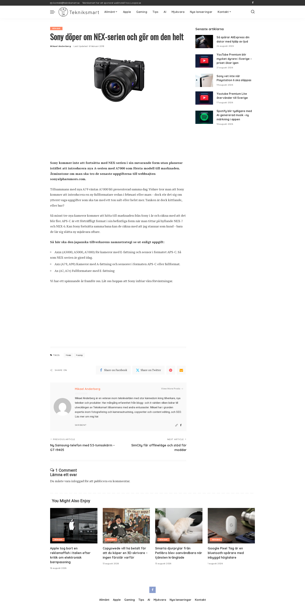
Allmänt (56, 28)
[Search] (253, 12)
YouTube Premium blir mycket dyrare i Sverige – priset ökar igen (234, 59)
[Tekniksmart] (79, 12)
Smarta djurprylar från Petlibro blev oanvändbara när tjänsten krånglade (178, 552)
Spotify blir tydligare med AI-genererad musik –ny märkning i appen (234, 115)
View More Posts (170, 388)
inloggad (77, 481)
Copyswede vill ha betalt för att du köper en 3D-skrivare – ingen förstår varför (125, 552)
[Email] (181, 370)
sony (80, 355)
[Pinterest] (170, 370)
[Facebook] (253, 3)
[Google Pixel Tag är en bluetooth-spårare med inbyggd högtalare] (231, 525)
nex (69, 355)
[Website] (176, 425)
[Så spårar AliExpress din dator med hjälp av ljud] (204, 41)
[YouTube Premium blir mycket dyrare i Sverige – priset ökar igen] (204, 61)
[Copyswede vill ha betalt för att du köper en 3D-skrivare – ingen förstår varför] (126, 525)
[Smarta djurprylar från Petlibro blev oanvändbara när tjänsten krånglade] (178, 525)
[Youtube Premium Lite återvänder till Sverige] (204, 98)
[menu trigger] (54, 12)
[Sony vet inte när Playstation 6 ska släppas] (204, 80)
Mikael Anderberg (60, 46)
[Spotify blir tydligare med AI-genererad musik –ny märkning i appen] (204, 117)
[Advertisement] (118, 134)
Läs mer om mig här (86, 416)
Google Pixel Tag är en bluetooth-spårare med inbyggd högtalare (226, 552)
